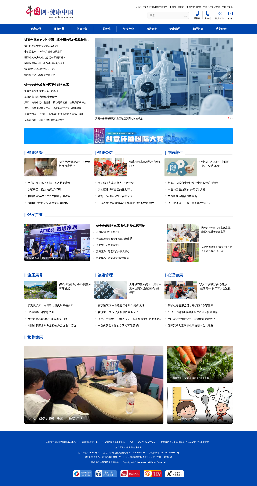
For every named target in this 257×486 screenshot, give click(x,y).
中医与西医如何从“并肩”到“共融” (187, 189)
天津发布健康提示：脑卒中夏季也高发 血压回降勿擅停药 (145, 288)
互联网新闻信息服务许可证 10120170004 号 (124, 452)
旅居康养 (151, 28)
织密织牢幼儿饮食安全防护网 (39, 75)
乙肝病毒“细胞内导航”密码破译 (40, 96)
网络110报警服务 (90, 442)
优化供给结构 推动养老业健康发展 (44, 258)
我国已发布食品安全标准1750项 (41, 46)
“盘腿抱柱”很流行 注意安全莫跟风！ (49, 203)
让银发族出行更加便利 (108, 232)
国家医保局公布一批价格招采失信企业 (44, 63)
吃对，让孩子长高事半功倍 (184, 418)
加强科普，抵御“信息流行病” (45, 189)
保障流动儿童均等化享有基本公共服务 (190, 325)
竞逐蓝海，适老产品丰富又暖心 (113, 251)
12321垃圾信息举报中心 (113, 442)
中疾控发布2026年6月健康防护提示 (43, 51)
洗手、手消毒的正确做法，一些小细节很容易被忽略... (130, 318)
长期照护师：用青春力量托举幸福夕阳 (50, 305)
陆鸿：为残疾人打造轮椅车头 (115, 196)
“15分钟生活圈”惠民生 (41, 312)
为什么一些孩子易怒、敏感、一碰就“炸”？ (55, 418)
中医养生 (105, 28)
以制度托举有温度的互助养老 (115, 189)
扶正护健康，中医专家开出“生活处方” (190, 203)
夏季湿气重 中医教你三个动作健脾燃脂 (121, 305)
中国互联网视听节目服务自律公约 (61, 442)
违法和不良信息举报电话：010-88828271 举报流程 (185, 442)
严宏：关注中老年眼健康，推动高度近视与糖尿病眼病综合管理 (57, 102)
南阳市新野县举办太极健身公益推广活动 (52, 325)
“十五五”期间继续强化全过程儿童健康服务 (193, 312)
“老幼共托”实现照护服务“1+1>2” (41, 69)
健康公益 (82, 28)
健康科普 (59, 28)
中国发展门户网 (194, 7)
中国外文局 (227, 7)
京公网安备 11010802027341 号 (164, 452)
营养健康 (221, 28)
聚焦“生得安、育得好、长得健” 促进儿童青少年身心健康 (54, 114)
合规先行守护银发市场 (108, 245)
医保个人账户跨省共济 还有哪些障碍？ (44, 57)
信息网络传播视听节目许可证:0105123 (103, 457)
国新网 (181, 7)
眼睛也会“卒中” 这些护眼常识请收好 (49, 196)
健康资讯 (35, 28)
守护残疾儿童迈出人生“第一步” (116, 182)
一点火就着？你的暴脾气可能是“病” (119, 325)
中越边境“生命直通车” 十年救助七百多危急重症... (127, 203)
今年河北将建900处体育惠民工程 (47, 318)
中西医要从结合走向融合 (182, 196)
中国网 (173, 7)
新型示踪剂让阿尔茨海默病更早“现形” (44, 120)
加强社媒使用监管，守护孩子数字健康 (190, 305)
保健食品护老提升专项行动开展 (113, 258)
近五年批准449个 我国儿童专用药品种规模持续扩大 (58, 39)
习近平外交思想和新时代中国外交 (151, 7)
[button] (230, 75)
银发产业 (128, 28)
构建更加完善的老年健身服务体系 (114, 238)
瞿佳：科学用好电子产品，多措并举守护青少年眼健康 (53, 108)
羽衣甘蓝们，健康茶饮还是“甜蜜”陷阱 (190, 377)
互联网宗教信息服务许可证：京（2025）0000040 (149, 457)
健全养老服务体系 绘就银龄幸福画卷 (120, 225)
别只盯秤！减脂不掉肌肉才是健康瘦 (49, 182)
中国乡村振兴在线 (211, 7)
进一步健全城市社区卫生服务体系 (46, 84)
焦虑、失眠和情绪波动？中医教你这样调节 (193, 182)
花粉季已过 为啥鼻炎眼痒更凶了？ (118, 312)
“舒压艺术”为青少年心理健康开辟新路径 (191, 318)
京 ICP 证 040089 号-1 (88, 452)
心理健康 (198, 28)
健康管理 (174, 28)
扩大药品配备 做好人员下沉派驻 (41, 91)
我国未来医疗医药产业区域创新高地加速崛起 (119, 118)
